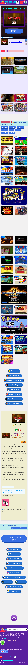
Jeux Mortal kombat (14, 399)
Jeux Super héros (14, 394)
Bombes (4, 130)
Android (12, 132)
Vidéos (21, 51)
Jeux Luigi (21, 582)
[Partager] (26, 40)
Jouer (14, 31)
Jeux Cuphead (14, 591)
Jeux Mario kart (14, 558)
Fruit (11, 130)
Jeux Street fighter (14, 385)
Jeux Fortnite (14, 554)
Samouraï (4, 127)
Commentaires (12, 51)
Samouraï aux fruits (8, 660)
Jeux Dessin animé (14, 586)
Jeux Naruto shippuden (14, 380)
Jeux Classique (14, 572)
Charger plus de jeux (14, 538)
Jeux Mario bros (14, 549)
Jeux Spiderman (14, 563)
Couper (18, 130)
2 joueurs (20, 127)
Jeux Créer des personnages (14, 577)
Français (5, 651)
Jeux (3, 51)
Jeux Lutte (14, 371)
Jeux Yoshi (7, 582)
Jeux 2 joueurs (14, 389)
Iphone (12, 127)
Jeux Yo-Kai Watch (15, 403)
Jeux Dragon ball (14, 375)
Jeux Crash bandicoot (14, 568)
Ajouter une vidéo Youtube (19, 528)
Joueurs (4, 132)
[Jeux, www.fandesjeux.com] (9, 2)
